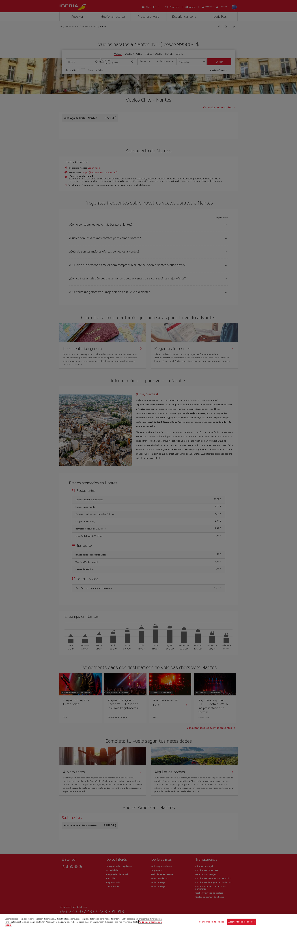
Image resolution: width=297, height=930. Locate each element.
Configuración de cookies (211, 922)
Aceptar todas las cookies (241, 922)
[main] (148, 922)
